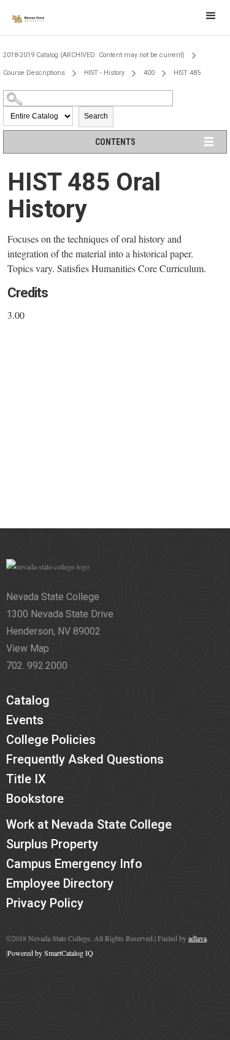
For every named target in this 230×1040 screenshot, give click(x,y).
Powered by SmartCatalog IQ (50, 953)
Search (96, 116)
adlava (197, 938)
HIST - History (104, 73)
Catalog (28, 700)
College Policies (51, 739)
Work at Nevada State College (89, 824)
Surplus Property (52, 844)
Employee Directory (59, 883)
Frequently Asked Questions (85, 759)
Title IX (26, 779)
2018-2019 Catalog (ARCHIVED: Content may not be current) (94, 55)
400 (149, 73)
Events (25, 720)
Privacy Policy (44, 903)
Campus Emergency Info (74, 863)
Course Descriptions (34, 73)
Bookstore (35, 798)
